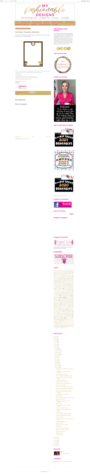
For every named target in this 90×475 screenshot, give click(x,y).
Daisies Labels (62, 287)
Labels (55, 312)
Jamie (63, 451)
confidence (62, 283)
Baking (68, 270)
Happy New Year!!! (59, 434)
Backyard (64, 270)
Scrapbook (66, 320)
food (68, 294)
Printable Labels (62, 319)
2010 (56, 442)
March (57, 364)
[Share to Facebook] (34, 92)
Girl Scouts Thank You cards (66, 300)
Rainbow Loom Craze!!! (60, 431)
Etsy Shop (69, 290)
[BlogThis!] (31, 92)
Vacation (72, 325)
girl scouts (63, 298)
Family (60, 294)
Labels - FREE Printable (60, 385)
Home (16, 22)
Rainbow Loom (70, 319)
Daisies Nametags (69, 287)
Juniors (67, 307)
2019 (56, 339)
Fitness (64, 294)
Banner (72, 270)
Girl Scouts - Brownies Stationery (62, 428)
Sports (55, 323)
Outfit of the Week (69, 317)
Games (72, 297)
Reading (55, 320)
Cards (62, 280)
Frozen (68, 297)
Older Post (48, 136)
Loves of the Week (62, 312)
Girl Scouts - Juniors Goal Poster (62, 424)
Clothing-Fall (70, 282)
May (57, 360)
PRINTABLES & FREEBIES (57, 22)
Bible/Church (62, 271)
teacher (55, 325)
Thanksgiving (61, 325)
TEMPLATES (34, 24)
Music (55, 314)
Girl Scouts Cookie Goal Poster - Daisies (63, 390)
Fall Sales (55, 293)
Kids (60, 311)
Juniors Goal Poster (65, 308)
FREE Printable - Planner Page (62, 374)
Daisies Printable (58, 288)
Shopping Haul (60, 321)
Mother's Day (69, 313)
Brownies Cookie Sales (68, 273)
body (60, 272)
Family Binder (58, 426)
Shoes (71, 320)
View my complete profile (65, 453)
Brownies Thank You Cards (67, 277)
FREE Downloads (64, 296)
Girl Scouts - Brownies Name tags (62, 429)
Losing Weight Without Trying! (61, 421)
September (58, 354)
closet (66, 282)
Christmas (60, 282)
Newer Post (18, 136)
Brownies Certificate (58, 273)
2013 (56, 437)
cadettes (59, 278)
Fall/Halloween (62, 293)
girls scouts (56, 301)
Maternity (55, 313)
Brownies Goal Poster (60, 275)
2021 (56, 336)
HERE (29, 36)
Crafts (62, 284)
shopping (55, 321)
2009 (56, 443)
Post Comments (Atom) (24, 138)
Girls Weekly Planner (64, 301)
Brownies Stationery (57, 277)
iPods (60, 307)
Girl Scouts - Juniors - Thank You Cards (63, 383)
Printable (55, 319)
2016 (56, 344)
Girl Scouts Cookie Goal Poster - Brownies (64, 386)
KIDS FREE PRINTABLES (44, 24)
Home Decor (57, 303)
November (58, 350)
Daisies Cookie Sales (64, 286)
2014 (56, 347)
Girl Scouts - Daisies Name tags (62, 407)
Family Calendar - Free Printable (62, 394)
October (57, 352)
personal (62, 318)
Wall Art (68, 326)
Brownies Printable (66, 276)
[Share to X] (32, 92)
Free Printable (58, 297)
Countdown (57, 284)
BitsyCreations (22, 81)
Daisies (66, 284)
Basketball (56, 271)
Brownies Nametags (57, 276)
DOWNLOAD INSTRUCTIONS (22, 24)
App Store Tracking (59, 417)
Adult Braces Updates (57, 270)
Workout (65, 327)
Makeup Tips (69, 312)
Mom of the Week (61, 313)
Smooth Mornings (59, 433)
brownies (69, 272)
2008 (56, 445)
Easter (71, 289)
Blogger (47, 471)
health (63, 302)
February (58, 365)
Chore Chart (67, 281)
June (57, 359)
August (57, 355)
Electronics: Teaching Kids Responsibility (64, 413)
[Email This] (30, 92)
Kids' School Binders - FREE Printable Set (64, 375)
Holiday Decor (69, 302)
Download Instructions (62, 195)
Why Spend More (59, 327)
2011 (56, 440)
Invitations (55, 307)
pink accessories (69, 318)
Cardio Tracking (59, 403)
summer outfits (57, 324)
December (58, 349)
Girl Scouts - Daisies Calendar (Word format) (64, 388)
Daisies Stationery (68, 288)
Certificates (56, 281)
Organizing (68, 315)
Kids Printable (68, 311)
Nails (58, 314)
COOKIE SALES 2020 (37, 22)
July (57, 357)
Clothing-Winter (56, 283)
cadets (55, 278)
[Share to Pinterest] (35, 92)
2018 (56, 341)
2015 (56, 346)
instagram (70, 306)
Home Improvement (59, 304)
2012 (56, 438)
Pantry (57, 318)
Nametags (62, 314)
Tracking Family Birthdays (61, 380)
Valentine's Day (58, 326)
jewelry (64, 307)
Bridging (64, 272)
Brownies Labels (69, 275)
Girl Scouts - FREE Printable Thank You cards (64, 397)
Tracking (67, 325)
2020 (56, 338)
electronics (55, 290)
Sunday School (65, 324)
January (57, 367)
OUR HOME (55, 24)
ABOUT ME (46, 22)
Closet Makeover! (59, 412)
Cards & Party (69, 280)
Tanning (70, 324)
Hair (59, 302)
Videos (64, 326)
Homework (63, 306)
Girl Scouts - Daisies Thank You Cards (63, 415)
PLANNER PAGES (69, 22)
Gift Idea (57, 298)
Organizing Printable (58, 317)
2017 (56, 342)
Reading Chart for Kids (60, 399)
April (57, 362)
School (60, 320)
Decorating (66, 289)
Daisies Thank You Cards (58, 289)
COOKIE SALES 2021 (25, 22)
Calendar (65, 278)
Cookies (66, 283)
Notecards (61, 315)
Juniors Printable (62, 309)
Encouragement (62, 290)
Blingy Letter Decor (59, 423)
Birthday (67, 271)
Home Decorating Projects (68, 303)
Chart (62, 281)
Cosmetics (71, 283)
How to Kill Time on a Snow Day (62, 381)
